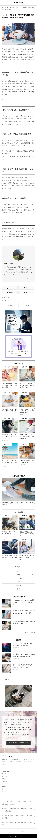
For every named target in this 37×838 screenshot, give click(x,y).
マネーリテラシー (18, 578)
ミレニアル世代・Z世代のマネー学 (18, 743)
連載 (3, 779)
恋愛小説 (18, 585)
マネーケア (18, 574)
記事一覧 (4, 781)
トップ (4, 789)
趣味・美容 (6, 297)
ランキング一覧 (29, 632)
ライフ (18, 582)
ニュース (18, 571)
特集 (18, 589)
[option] (18, 492)
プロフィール (27, 278)
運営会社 (4, 791)
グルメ (5, 300)
